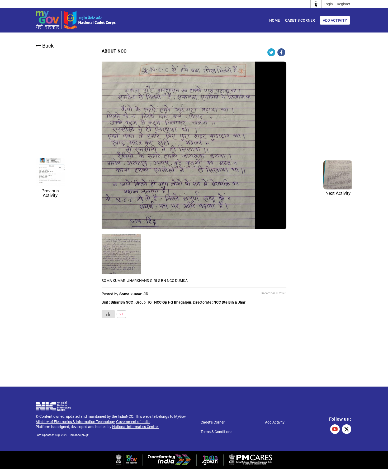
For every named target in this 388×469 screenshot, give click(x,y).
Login (328, 4)
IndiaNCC (125, 416)
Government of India (133, 422)
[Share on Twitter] (271, 52)
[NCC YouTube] (335, 429)
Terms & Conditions (216, 432)
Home (274, 20)
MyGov (180, 416)
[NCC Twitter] (346, 429)
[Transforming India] (169, 463)
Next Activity (338, 193)
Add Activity (335, 20)
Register (343, 4)
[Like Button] (108, 314)
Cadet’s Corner (300, 20)
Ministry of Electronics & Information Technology (75, 422)
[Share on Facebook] (281, 52)
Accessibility (316, 4)
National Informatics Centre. (135, 427)
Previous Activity (50, 193)
